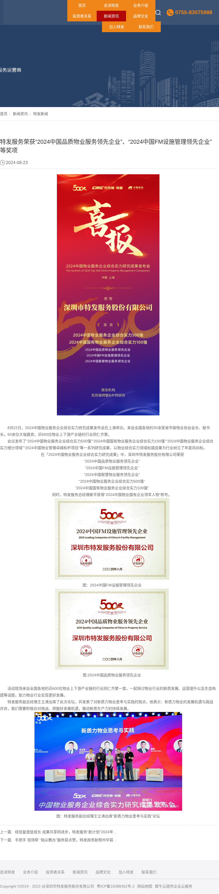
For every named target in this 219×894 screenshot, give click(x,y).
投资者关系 (82, 16)
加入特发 (116, 27)
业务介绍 (140, 5)
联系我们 (146, 27)
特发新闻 (40, 114)
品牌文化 (140, 16)
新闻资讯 (111, 16)
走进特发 (111, 5)
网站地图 (144, 886)
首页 (82, 5)
